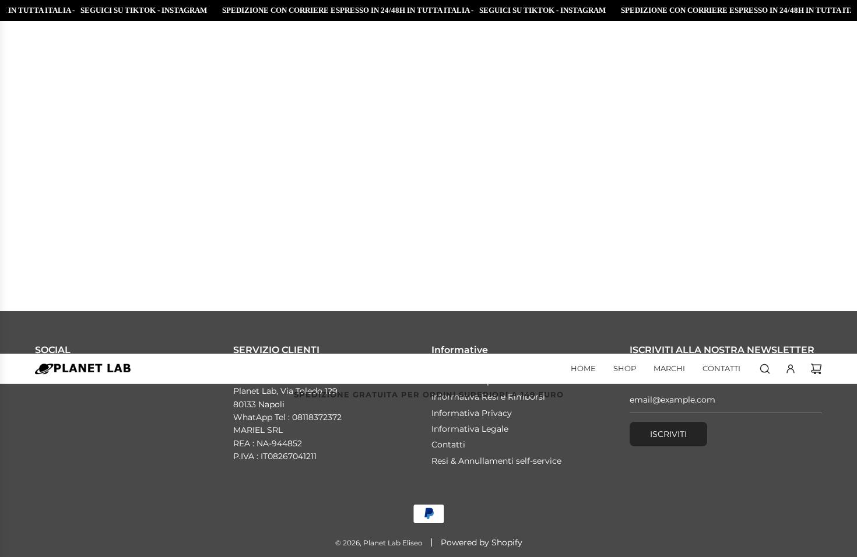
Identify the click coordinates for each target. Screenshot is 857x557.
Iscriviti (668, 434)
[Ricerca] (765, 369)
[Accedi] (790, 369)
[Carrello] (816, 369)
